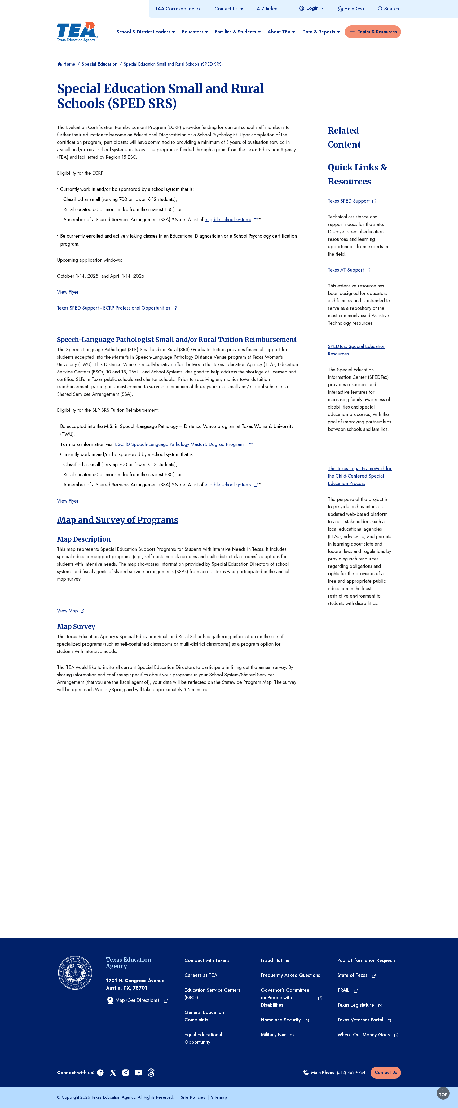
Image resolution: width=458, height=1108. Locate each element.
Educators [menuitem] (193, 31)
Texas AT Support (346, 270)
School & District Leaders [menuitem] (143, 31)
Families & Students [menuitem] (235, 31)
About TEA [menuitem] (279, 31)
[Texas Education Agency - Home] (77, 32)
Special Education (99, 64)
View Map (67, 610)
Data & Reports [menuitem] (318, 31)
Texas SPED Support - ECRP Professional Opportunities (113, 307)
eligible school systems (228, 219)
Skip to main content (22, 5)
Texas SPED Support (349, 200)
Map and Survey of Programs (117, 520)
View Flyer (68, 292)
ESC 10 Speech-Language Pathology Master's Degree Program (180, 444)
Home (69, 64)
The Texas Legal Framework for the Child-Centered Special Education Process (360, 476)
